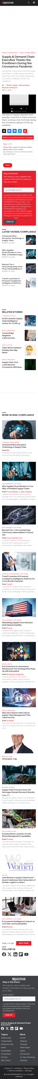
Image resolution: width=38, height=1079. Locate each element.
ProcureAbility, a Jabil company (19, 492)
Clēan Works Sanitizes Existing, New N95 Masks (11, 350)
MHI (7, 450)
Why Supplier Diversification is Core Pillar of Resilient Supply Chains (13, 252)
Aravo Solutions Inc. (14, 538)
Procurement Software (11, 484)
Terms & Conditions (15, 1071)
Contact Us (8, 1068)
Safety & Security (10, 53)
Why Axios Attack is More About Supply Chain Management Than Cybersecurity (16, 715)
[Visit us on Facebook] (4, 954)
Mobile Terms (9, 218)
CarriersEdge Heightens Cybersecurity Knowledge (8, 335)
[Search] (29, 3)
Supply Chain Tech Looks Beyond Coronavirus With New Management (11, 364)
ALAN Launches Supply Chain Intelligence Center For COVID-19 (12, 320)
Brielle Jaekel (12, 85)
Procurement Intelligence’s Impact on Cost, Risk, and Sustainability (18, 922)
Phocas (9, 628)
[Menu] (34, 3)
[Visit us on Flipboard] (21, 954)
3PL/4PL (4, 875)
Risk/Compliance (27, 53)
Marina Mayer (24, 85)
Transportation (8, 316)
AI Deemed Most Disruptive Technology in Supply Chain (13, 238)
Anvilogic (10, 721)
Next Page (24, 943)
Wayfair (9, 927)
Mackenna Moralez (9, 88)
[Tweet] (20, 131)
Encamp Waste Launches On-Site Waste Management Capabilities (16, 835)
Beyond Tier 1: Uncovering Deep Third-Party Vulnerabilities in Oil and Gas (12, 266)
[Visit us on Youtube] (26, 954)
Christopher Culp (9, 759)
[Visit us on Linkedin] (15, 954)
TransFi (9, 584)
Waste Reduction (9, 831)
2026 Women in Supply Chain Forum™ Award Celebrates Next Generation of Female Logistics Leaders (19, 880)
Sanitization (7, 345)
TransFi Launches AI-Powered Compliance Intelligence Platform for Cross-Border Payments (11, 280)
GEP (8, 795)
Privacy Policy (23, 218)
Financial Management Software (15, 574)
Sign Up (9, 222)
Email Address (10, 186)
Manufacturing (8, 787)
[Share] (9, 131)
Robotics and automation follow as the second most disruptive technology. (17, 454)
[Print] (4, 131)
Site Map (28, 1071)
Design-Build (7, 664)
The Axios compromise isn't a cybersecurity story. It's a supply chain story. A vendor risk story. (19, 725)
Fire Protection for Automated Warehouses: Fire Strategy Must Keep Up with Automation (18, 668)
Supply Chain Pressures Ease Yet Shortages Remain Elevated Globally (18, 791)
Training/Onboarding (11, 442)
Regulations (7, 756)
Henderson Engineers (15, 674)
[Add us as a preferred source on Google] (25, 131)
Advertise (18, 1068)
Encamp (9, 839)
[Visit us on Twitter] (9, 954)
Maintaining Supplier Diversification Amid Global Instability (17, 624)
